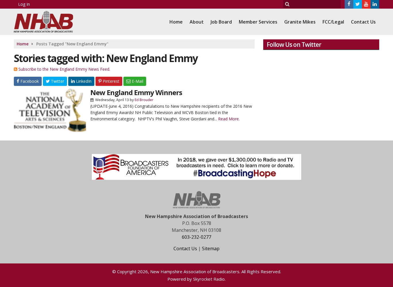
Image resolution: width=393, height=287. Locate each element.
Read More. (229, 119)
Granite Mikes (300, 22)
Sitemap (211, 248)
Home (176, 22)
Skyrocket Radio (209, 279)
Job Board (221, 22)
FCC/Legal (333, 22)
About (197, 22)
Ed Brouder (144, 99)
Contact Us (363, 22)
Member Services (258, 22)
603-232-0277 (196, 237)
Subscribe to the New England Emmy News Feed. (64, 69)
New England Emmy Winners (136, 92)
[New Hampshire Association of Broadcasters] (48, 21)
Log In (24, 4)
